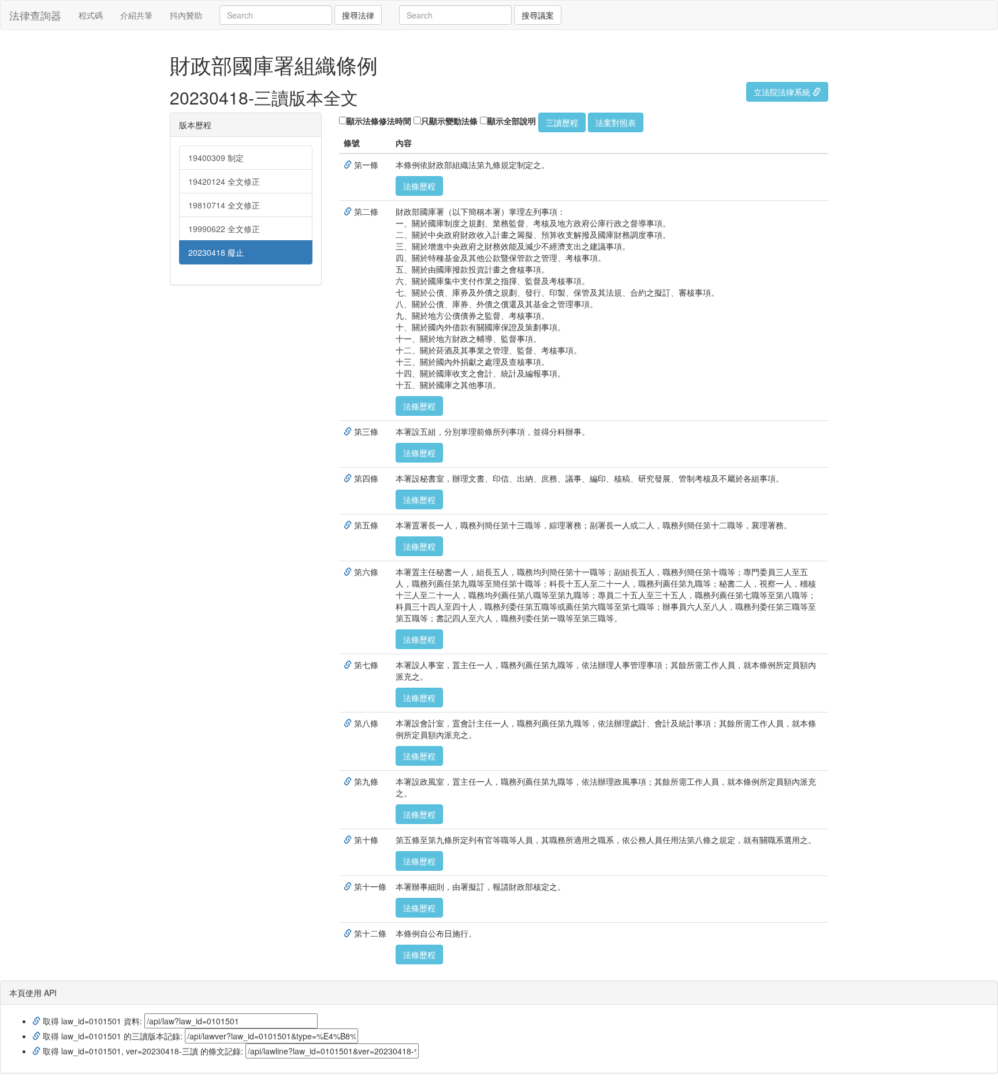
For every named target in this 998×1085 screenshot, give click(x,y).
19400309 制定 (216, 157)
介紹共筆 (136, 15)
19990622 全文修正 (224, 228)
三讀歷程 (562, 122)
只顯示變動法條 (449, 120)
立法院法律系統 (783, 92)
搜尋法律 (358, 15)
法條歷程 (419, 186)
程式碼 (91, 15)
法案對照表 (615, 122)
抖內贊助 (186, 15)
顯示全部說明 (511, 120)
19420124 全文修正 (224, 181)
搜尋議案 (538, 15)
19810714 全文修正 (224, 205)
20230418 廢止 (216, 252)
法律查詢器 (35, 15)
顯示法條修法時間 (379, 120)
